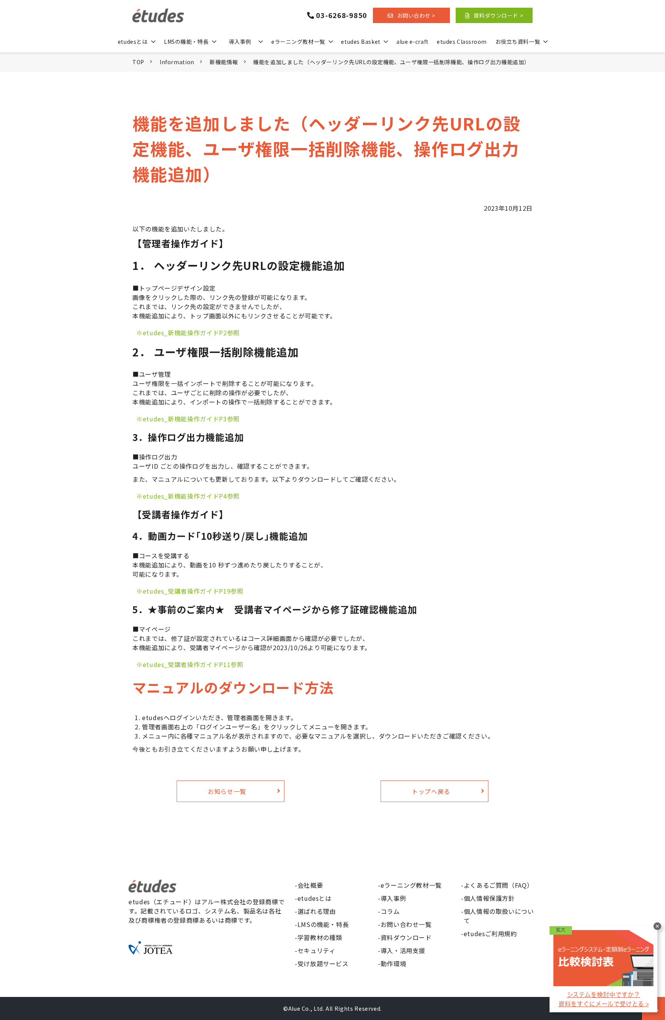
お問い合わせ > (416, 15)
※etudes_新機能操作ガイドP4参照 (188, 496)
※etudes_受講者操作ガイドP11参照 (189, 664)
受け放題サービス (323, 963)
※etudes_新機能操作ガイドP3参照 (188, 418)
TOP (138, 62)
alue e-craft (412, 41)
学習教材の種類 (319, 937)
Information (177, 62)
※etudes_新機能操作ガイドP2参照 (188, 332)
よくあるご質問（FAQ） (498, 885)
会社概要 (310, 885)
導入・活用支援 (403, 950)
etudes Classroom (462, 41)
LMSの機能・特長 (186, 41)
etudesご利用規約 (490, 933)
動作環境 (393, 963)
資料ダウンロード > (498, 15)
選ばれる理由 (316, 911)
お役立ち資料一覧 (517, 41)
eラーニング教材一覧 (298, 41)
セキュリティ (316, 950)
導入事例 (240, 41)
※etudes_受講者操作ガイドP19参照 (189, 591)
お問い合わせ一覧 (406, 924)
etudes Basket (360, 41)
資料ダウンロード (406, 937)
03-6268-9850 (341, 15)
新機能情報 (224, 62)
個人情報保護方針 (489, 898)
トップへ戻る (431, 791)
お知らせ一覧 (227, 791)
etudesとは (132, 41)
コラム (390, 911)
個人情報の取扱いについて (499, 916)
